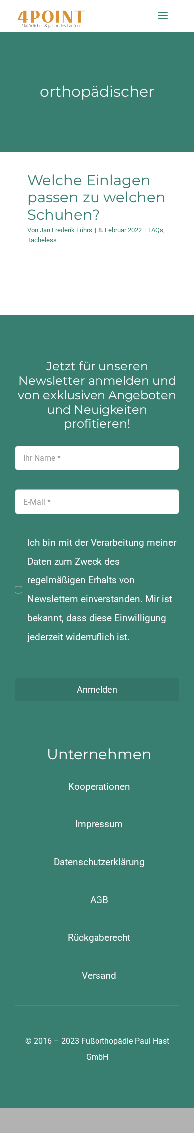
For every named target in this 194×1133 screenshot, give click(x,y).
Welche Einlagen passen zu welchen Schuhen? (96, 197)
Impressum (99, 824)
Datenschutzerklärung (99, 862)
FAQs (155, 230)
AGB (99, 900)
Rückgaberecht (99, 937)
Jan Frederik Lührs (66, 230)
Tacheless (42, 240)
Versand (99, 975)
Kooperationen (99, 786)
